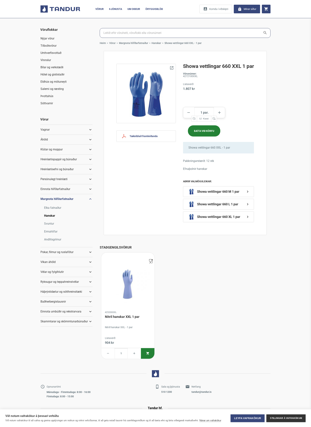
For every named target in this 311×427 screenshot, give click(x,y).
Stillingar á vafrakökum (286, 418)
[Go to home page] (60, 9)
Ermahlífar (50, 231)
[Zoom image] (146, 93)
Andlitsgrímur (52, 239)
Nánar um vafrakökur (210, 420)
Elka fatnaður (52, 207)
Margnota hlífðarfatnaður (133, 43)
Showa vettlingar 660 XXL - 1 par (183, 43)
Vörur (99, 9)
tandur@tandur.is (201, 391)
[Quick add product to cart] (147, 353)
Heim (103, 43)
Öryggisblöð (154, 9)
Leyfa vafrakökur (247, 418)
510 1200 (166, 391)
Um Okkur (133, 9)
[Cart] (266, 9)
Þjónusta (115, 9)
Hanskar (49, 215)
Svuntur (49, 223)
